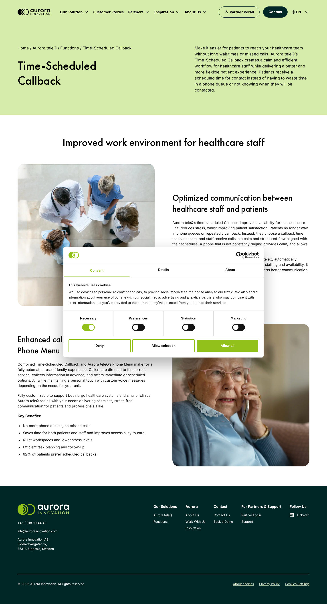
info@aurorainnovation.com (37, 531)
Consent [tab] (96, 270)
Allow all (227, 346)
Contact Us (222, 515)
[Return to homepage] (34, 12)
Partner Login (251, 515)
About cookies (243, 584)
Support (247, 521)
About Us (192, 515)
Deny (99, 346)
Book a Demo (223, 521)
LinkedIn (303, 515)
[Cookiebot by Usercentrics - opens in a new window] (239, 255)
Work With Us (195, 521)
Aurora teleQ (44, 48)
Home (23, 48)
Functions (69, 48)
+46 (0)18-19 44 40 (32, 523)
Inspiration (193, 528)
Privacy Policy (269, 584)
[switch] (138, 327)
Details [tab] (163, 270)
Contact (275, 12)
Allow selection (163, 346)
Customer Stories (108, 12)
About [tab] (230, 270)
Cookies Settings (297, 584)
